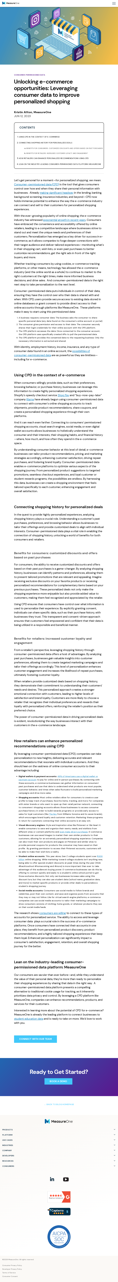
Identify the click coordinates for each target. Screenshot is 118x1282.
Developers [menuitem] (8, 1155)
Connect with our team (35, 1039)
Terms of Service (9, 1273)
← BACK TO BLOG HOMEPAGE (59, 1104)
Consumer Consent (10, 1276)
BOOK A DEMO (58, 1081)
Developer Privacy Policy (12, 1269)
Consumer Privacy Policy (12, 1265)
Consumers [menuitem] (8, 1166)
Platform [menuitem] (7, 1135)
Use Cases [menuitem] (7, 1140)
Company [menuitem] (7, 1150)
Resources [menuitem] (7, 1161)
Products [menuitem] (7, 1129)
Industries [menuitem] (7, 1145)
